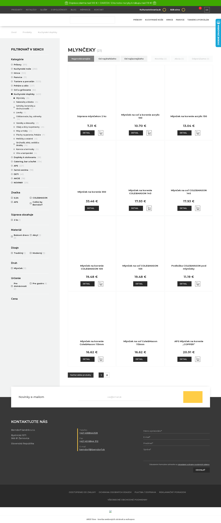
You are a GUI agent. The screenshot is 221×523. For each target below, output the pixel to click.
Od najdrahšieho (107, 58)
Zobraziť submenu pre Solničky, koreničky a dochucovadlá (47, 106)
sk (207, 10)
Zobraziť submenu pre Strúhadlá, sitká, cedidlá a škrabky (47, 142)
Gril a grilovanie (25, 90)
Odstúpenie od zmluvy (82, 492)
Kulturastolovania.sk (150, 10)
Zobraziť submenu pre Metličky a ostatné (47, 138)
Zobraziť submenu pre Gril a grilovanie (47, 89)
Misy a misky (24, 131)
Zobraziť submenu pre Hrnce (47, 72)
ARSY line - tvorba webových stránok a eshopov (110, 519)
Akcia (179, 58)
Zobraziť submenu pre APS (47, 165)
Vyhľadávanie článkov (92, 19)
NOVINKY (21, 182)
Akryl (37, 235)
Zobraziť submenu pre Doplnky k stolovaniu (47, 157)
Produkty (16, 10)
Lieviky (21, 112)
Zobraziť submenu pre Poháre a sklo (47, 85)
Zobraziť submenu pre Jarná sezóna (47, 169)
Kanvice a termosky (27, 149)
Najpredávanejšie (81, 58)
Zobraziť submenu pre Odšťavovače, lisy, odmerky (47, 116)
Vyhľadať (110, 19)
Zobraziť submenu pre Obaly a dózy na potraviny (47, 127)
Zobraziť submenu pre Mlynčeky (47, 98)
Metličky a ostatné (26, 139)
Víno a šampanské (26, 153)
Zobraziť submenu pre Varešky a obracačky (47, 123)
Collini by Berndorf (37, 203)
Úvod (13, 32)
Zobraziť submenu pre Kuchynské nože (47, 68)
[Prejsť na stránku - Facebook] (202, 496)
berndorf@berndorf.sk (92, 449)
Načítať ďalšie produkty (80, 375)
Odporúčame (200, 58)
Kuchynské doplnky (47, 32)
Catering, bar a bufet (28, 161)
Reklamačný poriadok (172, 492)
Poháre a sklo (24, 85)
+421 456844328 (88, 433)
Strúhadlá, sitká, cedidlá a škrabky (27, 143)
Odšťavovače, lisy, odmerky (28, 117)
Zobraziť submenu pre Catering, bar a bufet (47, 161)
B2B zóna (175, 10)
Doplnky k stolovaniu (27, 157)
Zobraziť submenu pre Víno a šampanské (47, 153)
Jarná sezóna (23, 170)
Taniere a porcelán (198, 20)
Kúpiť (100, 132)
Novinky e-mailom (31, 397)
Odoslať (193, 397)
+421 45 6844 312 (88, 441)
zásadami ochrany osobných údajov (193, 464)
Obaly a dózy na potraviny (30, 127)
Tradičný (20, 253)
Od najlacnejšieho (134, 58)
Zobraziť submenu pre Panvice (47, 77)
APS (19, 166)
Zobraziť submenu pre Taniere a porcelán (47, 81)
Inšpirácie (85, 10)
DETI (19, 174)
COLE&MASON (40, 198)
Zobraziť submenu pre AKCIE (47, 178)
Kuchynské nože (154, 20)
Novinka (161, 58)
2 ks (17, 220)
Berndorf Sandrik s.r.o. (33, 19)
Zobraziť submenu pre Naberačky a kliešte (47, 102)
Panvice (180, 20)
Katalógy (31, 10)
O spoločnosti (59, 10)
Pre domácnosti (20, 286)
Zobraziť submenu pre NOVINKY (47, 182)
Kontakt (99, 10)
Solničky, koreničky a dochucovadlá (25, 107)
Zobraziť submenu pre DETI (47, 174)
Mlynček (20, 268)
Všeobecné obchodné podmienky (127, 499)
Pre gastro (40, 283)
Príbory (137, 20)
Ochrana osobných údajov (115, 492)
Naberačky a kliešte (27, 102)
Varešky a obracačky (27, 123)
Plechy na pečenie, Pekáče (30, 135)
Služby (43, 10)
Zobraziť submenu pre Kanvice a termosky (47, 149)
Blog (73, 10)
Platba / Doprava (145, 492)
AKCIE (19, 178)
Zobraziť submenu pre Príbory (47, 64)
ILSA (16, 198)
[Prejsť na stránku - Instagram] (208, 496)
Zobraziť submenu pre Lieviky (47, 112)
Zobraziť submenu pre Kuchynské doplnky (47, 94)
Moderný (39, 253)
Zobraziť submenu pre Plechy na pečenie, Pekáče (47, 135)
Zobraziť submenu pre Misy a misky (47, 131)
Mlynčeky (22, 98)
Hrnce (169, 20)
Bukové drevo (21, 236)
